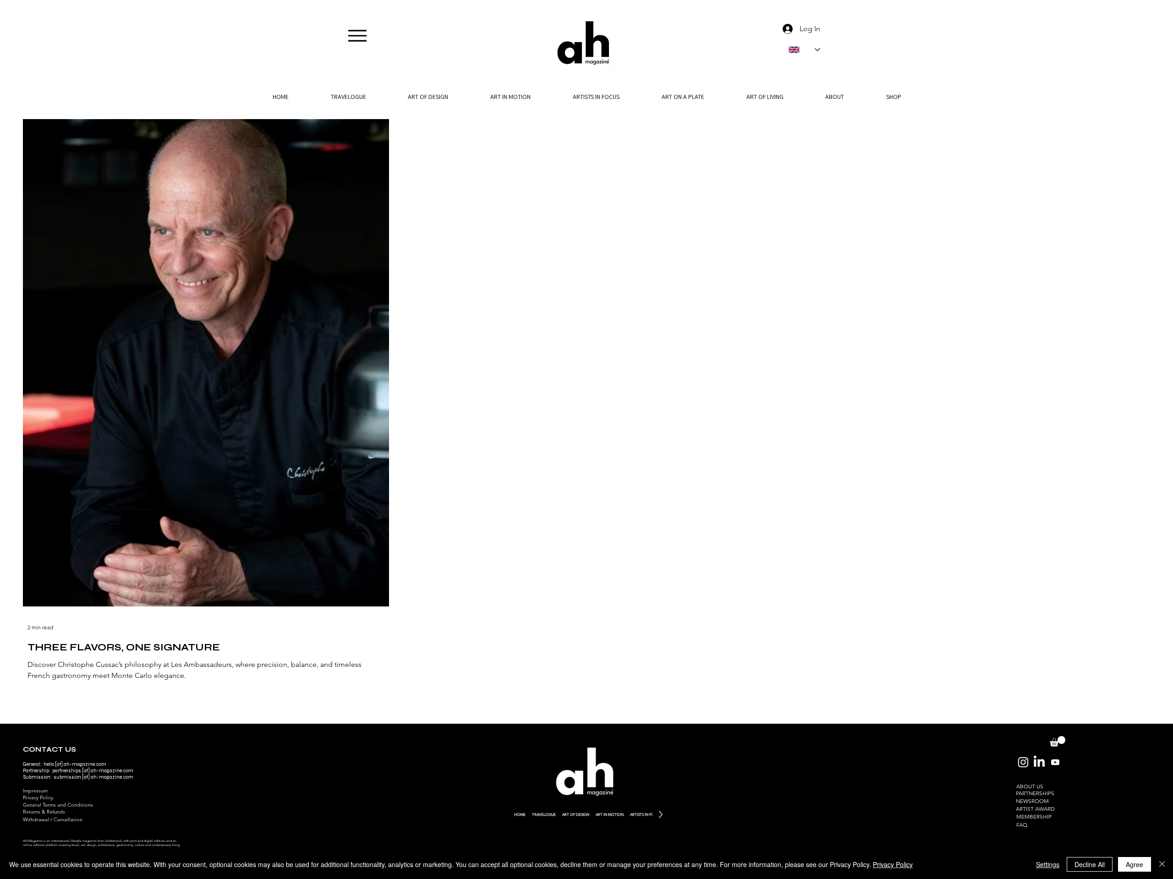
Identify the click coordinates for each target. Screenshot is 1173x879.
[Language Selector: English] (804, 49)
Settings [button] (1047, 864)
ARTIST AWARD (1035, 808)
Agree (1134, 864)
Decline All (1089, 864)
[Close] (1162, 864)
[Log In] (785, 29)
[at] (86, 771)
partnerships (66, 771)
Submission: (38, 777)
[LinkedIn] (1039, 762)
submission (67, 777)
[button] (834, 96)
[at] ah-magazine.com (107, 777)
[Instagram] (1023, 762)
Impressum (35, 790)
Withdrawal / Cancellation (52, 819)
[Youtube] (1055, 762)
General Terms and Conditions (58, 805)
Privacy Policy (38, 797)
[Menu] (357, 35)
